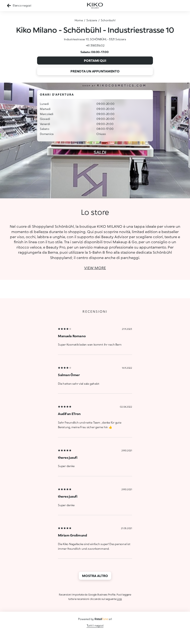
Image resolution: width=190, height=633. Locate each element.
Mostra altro (95, 576)
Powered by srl (95, 619)
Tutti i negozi (95, 625)
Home (79, 20)
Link (119, 598)
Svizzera (91, 20)
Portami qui (95, 60)
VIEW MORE (95, 267)
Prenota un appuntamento (94, 71)
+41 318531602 (95, 45)
